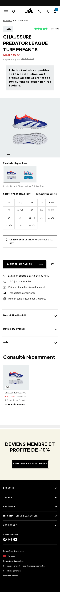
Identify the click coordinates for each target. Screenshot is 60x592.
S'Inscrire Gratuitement (30, 464)
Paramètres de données (13, 551)
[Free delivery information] (4, 281)
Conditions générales (12, 571)
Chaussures (22, 20)
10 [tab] (51, 153)
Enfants (7, 20)
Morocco (11, 556)
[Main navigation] (5, 11)
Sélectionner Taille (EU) (17, 194)
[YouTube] (15, 539)
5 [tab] (27, 153)
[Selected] (12, 174)
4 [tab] (22, 153)
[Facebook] (5, 539)
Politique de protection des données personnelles (24, 566)
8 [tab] (42, 153)
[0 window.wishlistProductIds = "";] (13, 11)
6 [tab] (32, 153)
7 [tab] (37, 153)
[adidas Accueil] (30, 10)
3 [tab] (18, 153)
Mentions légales (10, 576)
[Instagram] (10, 539)
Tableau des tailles (46, 194)
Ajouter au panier (19, 264)
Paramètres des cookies (13, 561)
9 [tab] (46, 153)
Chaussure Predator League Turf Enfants (26, 393)
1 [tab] (8, 153)
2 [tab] (13, 153)
